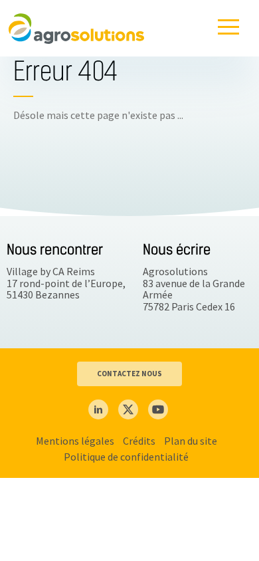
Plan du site (190, 440)
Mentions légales (75, 440)
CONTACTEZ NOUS (129, 373)
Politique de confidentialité (126, 456)
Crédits (139, 440)
